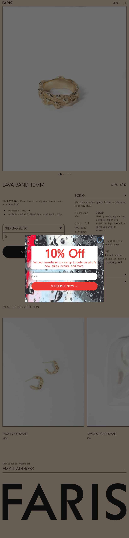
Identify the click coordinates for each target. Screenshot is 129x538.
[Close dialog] (100, 240)
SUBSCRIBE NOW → (64, 286)
